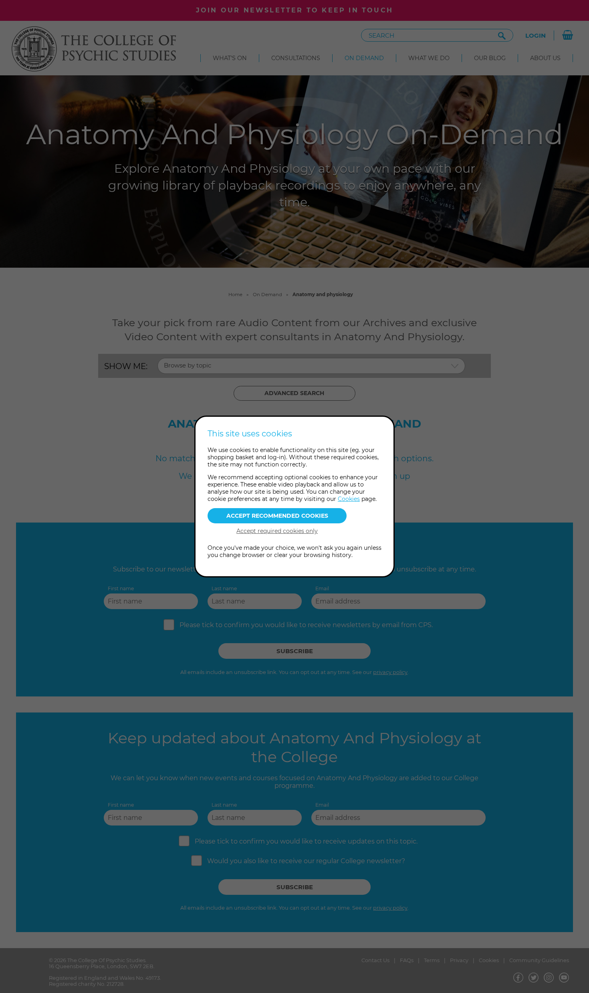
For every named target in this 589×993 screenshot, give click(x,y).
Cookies (349, 499)
